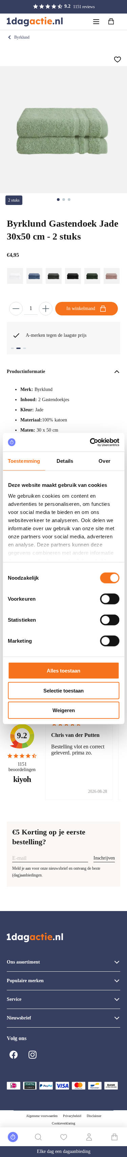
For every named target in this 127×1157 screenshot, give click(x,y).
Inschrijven (104, 858)
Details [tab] (65, 461)
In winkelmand (80, 308)
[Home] (35, 21)
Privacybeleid (72, 1116)
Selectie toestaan (63, 690)
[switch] (109, 599)
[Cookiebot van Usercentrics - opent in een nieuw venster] (90, 442)
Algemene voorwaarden (42, 1116)
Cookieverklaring (63, 1123)
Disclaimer (94, 1116)
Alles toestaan (63, 671)
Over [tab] (104, 461)
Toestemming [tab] (24, 461)
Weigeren (63, 710)
